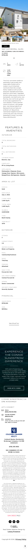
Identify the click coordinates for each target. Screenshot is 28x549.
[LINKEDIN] (14, 521)
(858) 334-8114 (9, 416)
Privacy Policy (21, 539)
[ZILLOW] (17, 521)
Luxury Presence (14, 531)
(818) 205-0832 (14, 446)
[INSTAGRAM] (10, 521)
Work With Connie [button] (14, 388)
